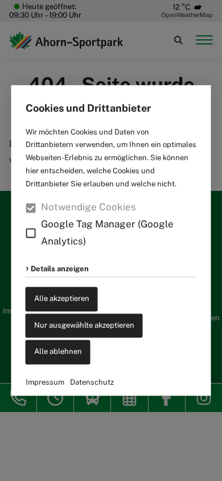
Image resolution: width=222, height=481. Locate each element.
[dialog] (111, 240)
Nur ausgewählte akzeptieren (84, 325)
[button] (31, 233)
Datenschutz (92, 382)
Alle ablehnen (58, 352)
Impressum (45, 382)
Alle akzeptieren (61, 298)
